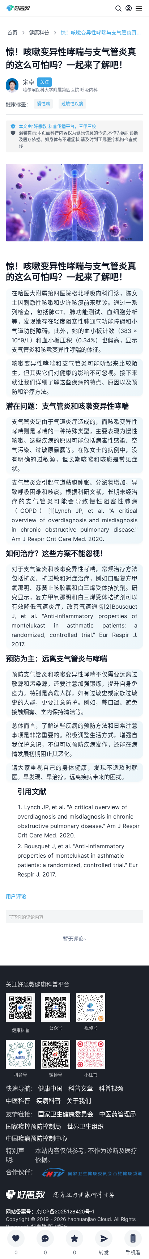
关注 (44, 82)
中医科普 (18, 1100)
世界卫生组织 (85, 1126)
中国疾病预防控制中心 (36, 1138)
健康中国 (50, 1088)
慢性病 (43, 103)
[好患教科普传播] (18, 8)
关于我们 (79, 1100)
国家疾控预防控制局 (33, 1126)
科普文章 (80, 1088)
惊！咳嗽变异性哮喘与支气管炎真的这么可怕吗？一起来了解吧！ (102, 32)
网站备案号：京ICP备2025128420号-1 (50, 1211)
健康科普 (39, 32)
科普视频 (111, 1088)
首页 (12, 32)
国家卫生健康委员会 (65, 1114)
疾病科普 (48, 1100)
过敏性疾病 (72, 103)
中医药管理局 (117, 1114)
